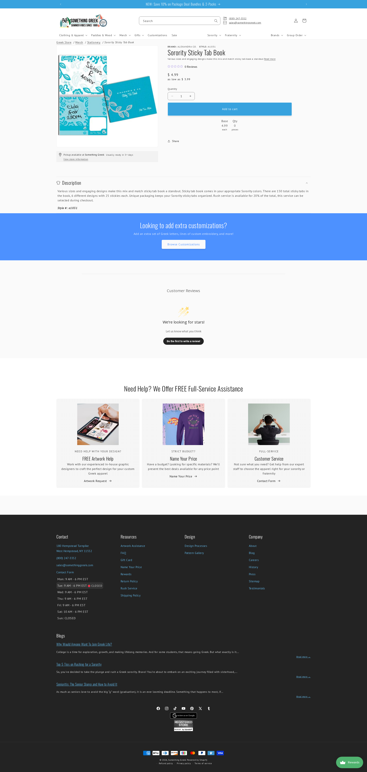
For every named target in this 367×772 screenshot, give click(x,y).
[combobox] (179, 21)
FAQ (123, 553)
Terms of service (203, 763)
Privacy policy (184, 763)
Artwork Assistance (133, 546)
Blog (252, 553)
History (253, 567)
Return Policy (129, 581)
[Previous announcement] (60, 4)
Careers (254, 560)
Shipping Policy (131, 595)
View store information (75, 159)
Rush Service (129, 588)
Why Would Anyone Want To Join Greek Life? (84, 644)
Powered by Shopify (197, 760)
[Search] (216, 21)
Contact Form (266, 481)
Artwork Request (95, 481)
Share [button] (175, 141)
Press (252, 574)
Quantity (172, 89)
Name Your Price (183, 458)
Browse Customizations (183, 244)
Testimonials (257, 588)
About (253, 546)
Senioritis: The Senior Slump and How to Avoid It (86, 684)
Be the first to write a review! (183, 341)
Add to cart (230, 109)
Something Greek (177, 760)
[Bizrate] (361, 770)
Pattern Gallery (194, 553)
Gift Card (126, 560)
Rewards (126, 574)
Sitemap (254, 581)
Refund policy (166, 763)
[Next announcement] (306, 4)
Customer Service (269, 458)
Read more (269, 58)
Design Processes (196, 546)
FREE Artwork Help (98, 458)
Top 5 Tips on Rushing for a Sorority (78, 664)
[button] (73, 35)
